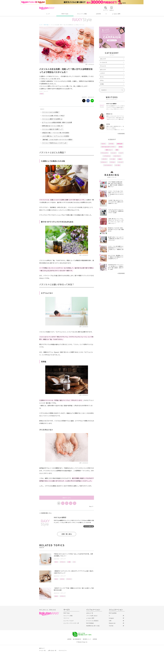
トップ (48, 13)
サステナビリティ (63, 650)
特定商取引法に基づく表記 (93, 625)
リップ (120, 153)
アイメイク (103, 66)
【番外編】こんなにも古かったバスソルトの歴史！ (57, 139)
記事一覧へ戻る (67, 534)
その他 (102, 84)
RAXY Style (65, 13)
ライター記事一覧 (89, 526)
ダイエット (62, 562)
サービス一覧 (42, 650)
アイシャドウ (104, 153)
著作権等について (87, 639)
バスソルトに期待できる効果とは (52, 119)
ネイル (102, 77)
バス (74, 562)
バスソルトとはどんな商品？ (51, 112)
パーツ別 (112, 159)
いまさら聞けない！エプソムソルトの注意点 (55, 136)
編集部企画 (119, 143)
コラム (102, 80)
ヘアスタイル (107, 156)
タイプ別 (117, 165)
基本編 (120, 146)
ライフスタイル (107, 165)
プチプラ (104, 159)
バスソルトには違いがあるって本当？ (53, 116)
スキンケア (103, 59)
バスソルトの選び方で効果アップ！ (53, 129)
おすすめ (62, 579)
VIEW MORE (121, 133)
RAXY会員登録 (112, 613)
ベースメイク (103, 62)
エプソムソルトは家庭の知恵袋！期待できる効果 (57, 122)
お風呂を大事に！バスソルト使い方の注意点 (55, 133)
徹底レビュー (109, 150)
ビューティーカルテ (69, 620)
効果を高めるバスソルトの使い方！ (53, 126)
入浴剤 (69, 562)
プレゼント (69, 579)
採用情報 (95, 639)
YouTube (111, 625)
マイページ (66, 618)
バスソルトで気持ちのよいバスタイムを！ (55, 143)
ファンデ (120, 162)
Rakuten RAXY (46, 8)
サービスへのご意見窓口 (92, 620)
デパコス (112, 162)
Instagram (111, 618)
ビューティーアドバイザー (70, 623)
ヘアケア (102, 73)
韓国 (117, 150)
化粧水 (119, 159)
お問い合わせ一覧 (52, 650)
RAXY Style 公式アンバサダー (108, 146)
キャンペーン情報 (82, 13)
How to (41, 93)
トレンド (113, 153)
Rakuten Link (112, 623)
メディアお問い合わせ (91, 615)
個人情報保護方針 (77, 639)
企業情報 (69, 639)
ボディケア (46, 91)
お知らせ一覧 (89, 613)
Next (91, 506)
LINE (110, 620)
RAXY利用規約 (90, 623)
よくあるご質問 (116, 13)
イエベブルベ (117, 156)
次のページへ (67, 498)
